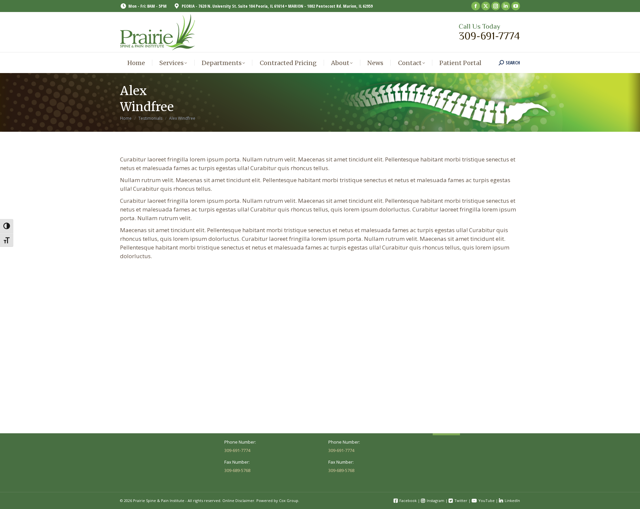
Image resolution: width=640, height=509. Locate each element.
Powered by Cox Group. (277, 500)
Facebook (408, 500)
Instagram (435, 500)
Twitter (460, 500)
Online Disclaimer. (238, 500)
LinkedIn (512, 500)
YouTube (486, 500)
